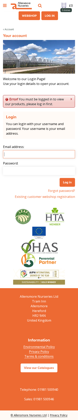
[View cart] (72, 6)
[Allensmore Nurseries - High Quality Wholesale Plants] (21, 5)
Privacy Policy (39, 351)
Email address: (13, 147)
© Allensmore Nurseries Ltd (29, 415)
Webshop (29, 16)
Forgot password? (61, 191)
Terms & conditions (39, 356)
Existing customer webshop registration (45, 196)
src (40, 5)
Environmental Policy (39, 347)
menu (5, 5)
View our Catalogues (39, 368)
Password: (10, 163)
